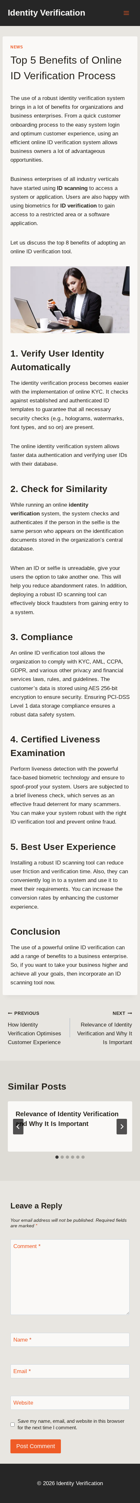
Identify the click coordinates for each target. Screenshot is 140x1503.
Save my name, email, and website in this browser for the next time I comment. (71, 1424)
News (16, 47)
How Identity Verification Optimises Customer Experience (34, 1028)
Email (22, 1371)
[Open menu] (126, 13)
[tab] (57, 1157)
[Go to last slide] (18, 1126)
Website (23, 1403)
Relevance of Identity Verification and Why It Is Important (104, 1028)
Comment (27, 1246)
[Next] (122, 1126)
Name (22, 1340)
